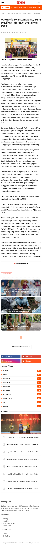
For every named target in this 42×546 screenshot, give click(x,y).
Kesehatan (6, 378)
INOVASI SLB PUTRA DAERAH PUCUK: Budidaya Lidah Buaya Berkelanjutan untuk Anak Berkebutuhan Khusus (19, 310)
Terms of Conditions (9, 523)
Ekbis (5, 374)
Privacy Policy (7, 525)
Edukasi (24, 32)
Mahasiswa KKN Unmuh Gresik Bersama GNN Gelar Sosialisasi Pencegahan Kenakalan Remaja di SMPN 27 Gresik (19, 292)
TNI (4, 402)
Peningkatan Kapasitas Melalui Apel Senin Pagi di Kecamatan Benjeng (17, 327)
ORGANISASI (6, 382)
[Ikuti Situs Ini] (31, 361)
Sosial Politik (7, 398)
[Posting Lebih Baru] (18, 337)
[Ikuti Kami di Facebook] (10, 356)
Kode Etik (5, 521)
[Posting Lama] (24, 337)
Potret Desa (7, 394)
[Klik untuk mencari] (39, 2)
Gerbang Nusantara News (21, 543)
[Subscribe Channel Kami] (31, 356)
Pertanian (6, 390)
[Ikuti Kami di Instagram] (10, 361)
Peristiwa (6, 386)
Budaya (5, 371)
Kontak (5, 534)
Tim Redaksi (6, 536)
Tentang (5, 519)
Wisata (5, 406)
